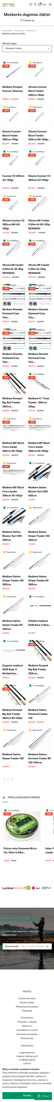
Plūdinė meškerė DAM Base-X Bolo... (39, 622)
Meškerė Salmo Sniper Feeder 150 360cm (39, 535)
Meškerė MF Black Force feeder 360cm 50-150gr (13, 447)
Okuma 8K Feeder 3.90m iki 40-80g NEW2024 (13, 268)
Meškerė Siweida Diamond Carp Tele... (12, 313)
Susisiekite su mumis (27, 1030)
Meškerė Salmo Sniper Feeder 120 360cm (13, 580)
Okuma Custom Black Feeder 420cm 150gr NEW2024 (37, 92)
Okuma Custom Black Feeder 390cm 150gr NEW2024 (11, 137)
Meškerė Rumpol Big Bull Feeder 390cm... (12, 402)
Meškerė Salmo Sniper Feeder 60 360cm (38, 580)
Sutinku (27, 1095)
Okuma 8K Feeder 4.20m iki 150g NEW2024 (38, 268)
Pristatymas (27, 1017)
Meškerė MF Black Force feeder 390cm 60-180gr (39, 447)
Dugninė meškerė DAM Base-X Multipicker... (12, 669)
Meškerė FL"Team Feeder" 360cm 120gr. (38, 402)
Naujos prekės (27, 1002)
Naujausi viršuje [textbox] (14, 48)
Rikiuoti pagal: (9, 43)
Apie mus (27, 1026)
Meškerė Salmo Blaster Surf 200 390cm (12, 535)
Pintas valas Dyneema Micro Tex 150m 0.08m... (20, 850)
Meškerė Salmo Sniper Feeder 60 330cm (12, 624)
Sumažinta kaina (27, 998)
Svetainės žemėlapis (27, 1034)
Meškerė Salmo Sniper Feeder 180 (13, 756)
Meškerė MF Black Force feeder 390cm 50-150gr (13, 491)
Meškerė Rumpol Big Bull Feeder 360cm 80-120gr (12, 713)
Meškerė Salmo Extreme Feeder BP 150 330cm (39, 758)
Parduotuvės (27, 1038)
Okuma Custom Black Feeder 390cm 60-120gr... (39, 135)
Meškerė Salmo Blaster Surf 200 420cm (38, 491)
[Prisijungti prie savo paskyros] (35, 5)
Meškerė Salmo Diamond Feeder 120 (37, 713)
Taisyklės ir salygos (27, 1021)
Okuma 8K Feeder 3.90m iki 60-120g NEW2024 (39, 224)
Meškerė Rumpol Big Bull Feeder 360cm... (38, 669)
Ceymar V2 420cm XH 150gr (13, 177)
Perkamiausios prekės (27, 1006)
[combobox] (27, 48)
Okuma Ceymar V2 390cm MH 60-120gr (13, 224)
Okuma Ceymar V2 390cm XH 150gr (39, 177)
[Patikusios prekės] (30, 4)
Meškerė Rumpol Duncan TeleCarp (12, 88)
